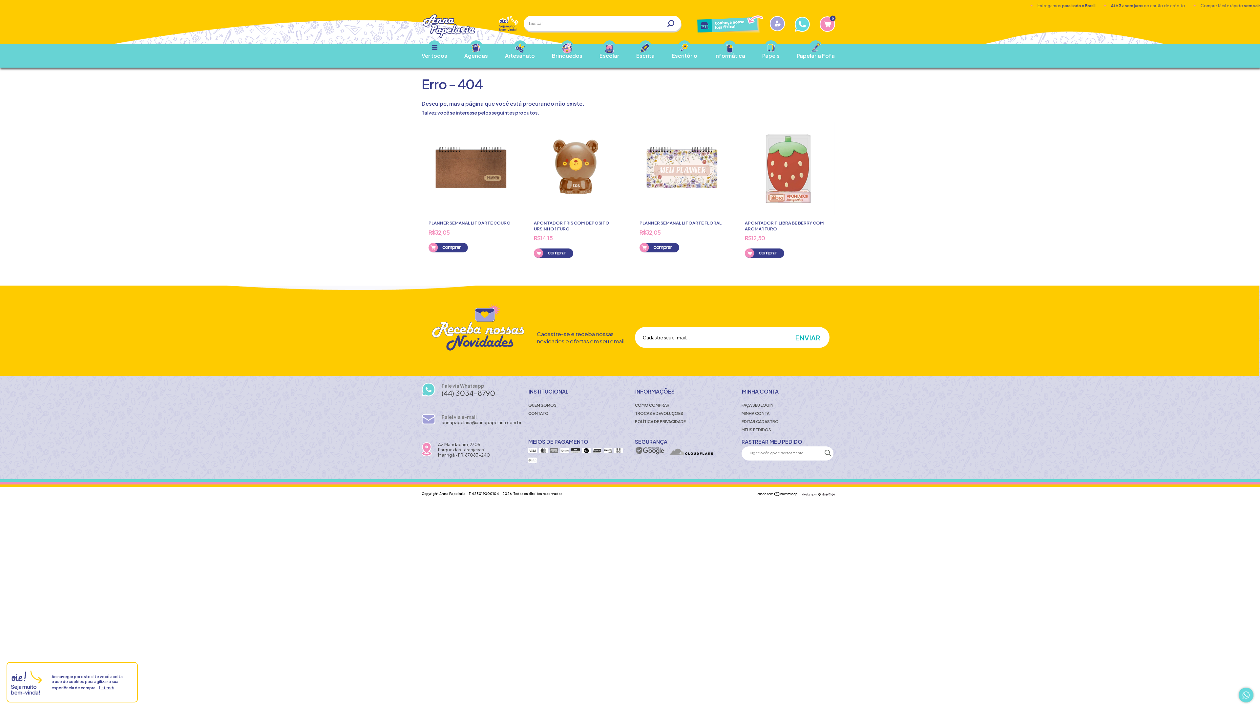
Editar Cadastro (760, 421)
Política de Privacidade (660, 421)
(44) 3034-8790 (468, 393)
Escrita (645, 55)
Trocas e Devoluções (659, 413)
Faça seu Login (757, 405)
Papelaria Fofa (816, 55)
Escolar (609, 55)
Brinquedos (567, 55)
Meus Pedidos (756, 429)
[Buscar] (673, 23)
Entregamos (1024, 5)
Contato (538, 413)
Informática (729, 55)
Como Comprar (652, 405)
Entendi (106, 687)
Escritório (684, 55)
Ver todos (434, 55)
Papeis (771, 55)
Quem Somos (542, 405)
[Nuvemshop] (777, 494)
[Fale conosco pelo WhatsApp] (1246, 695)
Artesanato (520, 55)
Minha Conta (755, 413)
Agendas (476, 55)
